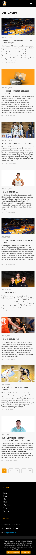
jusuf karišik (12, 164)
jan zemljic (11, 359)
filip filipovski (12, 460)
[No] (33, 547)
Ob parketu (7, 505)
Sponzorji (6, 511)
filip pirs (10, 410)
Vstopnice (6, 508)
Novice (6, 496)
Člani (5, 499)
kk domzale (11, 63)
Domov (6, 493)
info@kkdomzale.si (10, 533)
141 (30, 471)
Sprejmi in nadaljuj (13, 552)
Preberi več (26, 552)
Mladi (5, 502)
